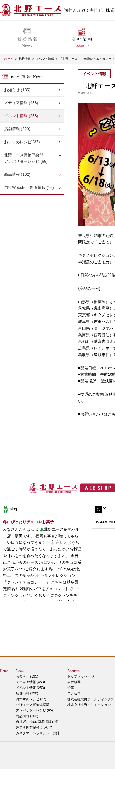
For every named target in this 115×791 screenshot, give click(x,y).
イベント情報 (45, 58)
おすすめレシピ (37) (22, 142)
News (20, 671)
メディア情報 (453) (21, 102)
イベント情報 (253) (21, 115)
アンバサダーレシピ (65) (26, 158)
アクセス (74, 693)
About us (73, 671)
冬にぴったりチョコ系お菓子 (28, 522)
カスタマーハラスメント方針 (37, 733)
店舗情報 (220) (17, 129)
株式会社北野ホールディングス (90, 699)
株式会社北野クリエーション (89, 705)
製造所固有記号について (34, 728)
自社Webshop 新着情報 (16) (29, 187)
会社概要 (74, 682)
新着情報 (24, 58)
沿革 (70, 688)
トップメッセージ (80, 676)
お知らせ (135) (17, 90)
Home (4, 671)
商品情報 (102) (17, 174)
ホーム (8, 58)
